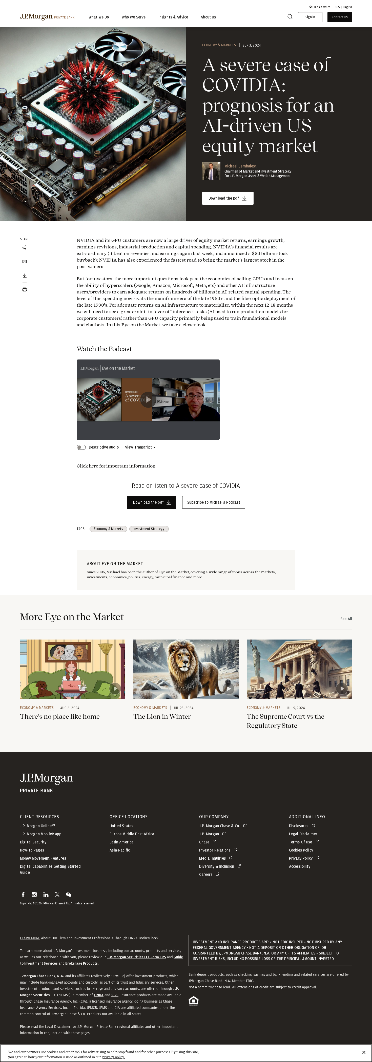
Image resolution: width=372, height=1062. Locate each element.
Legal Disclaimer (58, 1026)
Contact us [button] (340, 17)
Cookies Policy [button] (301, 850)
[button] (319, 7)
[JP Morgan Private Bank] (46, 790)
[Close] (363, 1052)
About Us (208, 17)
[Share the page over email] (24, 262)
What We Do (99, 17)
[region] (186, 1053)
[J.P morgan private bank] (47, 17)
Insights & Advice (173, 17)
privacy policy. (113, 1057)
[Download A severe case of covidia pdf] (24, 276)
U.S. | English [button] (344, 7)
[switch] (81, 447)
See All (346, 619)
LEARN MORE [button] (30, 938)
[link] (72, 669)
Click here (87, 466)
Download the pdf (224, 198)
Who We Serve (134, 17)
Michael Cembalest (240, 166)
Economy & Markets (219, 45)
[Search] (290, 17)
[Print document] (24, 289)
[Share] (24, 248)
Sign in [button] (310, 17)
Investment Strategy (149, 529)
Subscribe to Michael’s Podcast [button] (213, 502)
